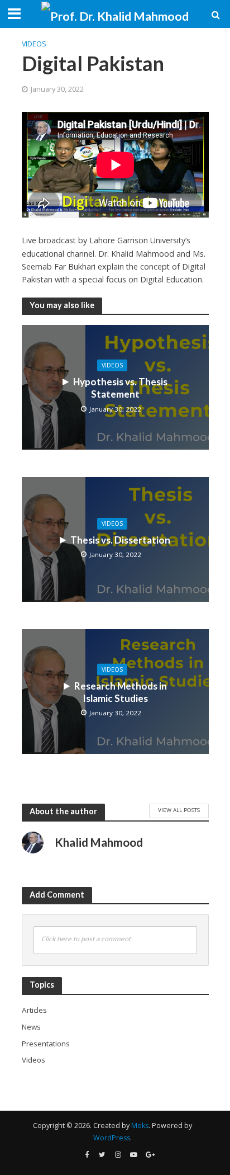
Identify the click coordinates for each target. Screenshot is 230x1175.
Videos (34, 44)
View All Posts (179, 810)
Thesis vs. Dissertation (120, 540)
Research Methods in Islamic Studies (120, 691)
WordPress (111, 1138)
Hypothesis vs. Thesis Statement (120, 387)
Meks (139, 1125)
